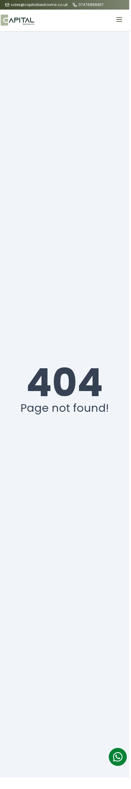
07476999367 (91, 4)
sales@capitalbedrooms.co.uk (39, 4)
